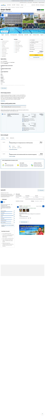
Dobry (5, 14)
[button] (36, 42)
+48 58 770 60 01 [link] (23, 2)
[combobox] (19, 197)
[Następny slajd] (44, 35)
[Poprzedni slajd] (1, 35)
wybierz (4, 142)
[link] (3, 5)
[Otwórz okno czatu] (42, 413)
